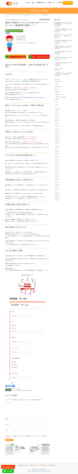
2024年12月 (57, 161)
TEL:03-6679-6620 (51, 465)
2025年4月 (57, 151)
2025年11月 (57, 133)
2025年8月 (57, 141)
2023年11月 (57, 194)
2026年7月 (57, 113)
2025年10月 (57, 136)
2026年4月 (57, 120)
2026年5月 (57, 118)
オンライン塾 (15, 390)
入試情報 (32, 465)
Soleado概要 (42, 465)
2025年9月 (57, 138)
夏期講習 (26, 390)
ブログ (36, 465)
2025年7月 (57, 143)
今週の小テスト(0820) (58, 68)
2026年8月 (57, 110)
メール (7, 424)
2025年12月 (57, 130)
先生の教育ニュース (59, 86)
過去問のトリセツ (59, 94)
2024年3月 (57, 184)
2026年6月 (57, 115)
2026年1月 (57, 128)
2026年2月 (57, 125)
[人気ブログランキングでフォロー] (14, 30)
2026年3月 (57, 123)
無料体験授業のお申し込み (23, 465)
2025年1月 (57, 159)
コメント (7, 402)
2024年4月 (57, 182)
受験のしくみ (57, 89)
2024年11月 (57, 164)
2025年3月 (57, 153)
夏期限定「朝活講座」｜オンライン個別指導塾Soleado (20, 448)
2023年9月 (57, 199)
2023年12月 (57, 192)
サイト (6, 430)
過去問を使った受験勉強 (44, 19)
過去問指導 (57, 91)
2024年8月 (57, 171)
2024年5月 (57, 179)
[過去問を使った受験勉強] (45, 446)
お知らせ (56, 84)
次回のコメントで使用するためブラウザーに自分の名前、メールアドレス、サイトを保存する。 (27, 436)
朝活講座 (30, 390)
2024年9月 (57, 169)
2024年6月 (57, 176)
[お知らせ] (9, 446)
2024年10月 (57, 166)
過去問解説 (57, 99)
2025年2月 (57, 156)
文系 (56, 102)
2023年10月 (57, 197)
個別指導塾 (21, 390)
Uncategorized (57, 81)
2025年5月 (57, 148)
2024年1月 (57, 189)
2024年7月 (57, 174)
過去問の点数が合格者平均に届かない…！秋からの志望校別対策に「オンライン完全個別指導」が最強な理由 (63, 23)
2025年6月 (57, 146)
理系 (56, 104)
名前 (6, 418)
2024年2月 (57, 187)
